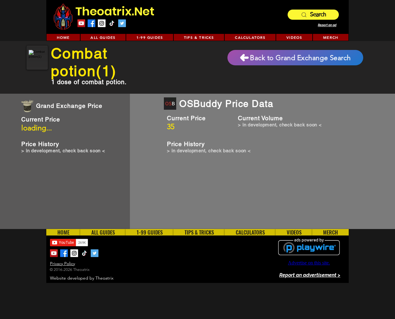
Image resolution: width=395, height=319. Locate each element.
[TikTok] (112, 23)
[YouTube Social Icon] (81, 23)
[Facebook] (91, 23)
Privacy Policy (62, 263)
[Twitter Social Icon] (122, 23)
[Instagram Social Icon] (102, 23)
